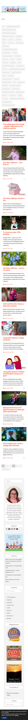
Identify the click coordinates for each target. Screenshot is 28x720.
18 (23, 388)
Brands (11, 39)
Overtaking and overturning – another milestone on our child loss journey (13, 126)
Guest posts (6, 72)
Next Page (6, 469)
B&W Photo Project (8, 36)
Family (12, 59)
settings (16, 715)
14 (23, 457)
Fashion (19, 59)
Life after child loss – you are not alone (13, 269)
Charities (18, 39)
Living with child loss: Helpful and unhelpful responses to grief (13, 374)
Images (16, 79)
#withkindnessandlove (9, 33)
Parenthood (16, 89)
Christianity (19, 43)
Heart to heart (16, 72)
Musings (5, 85)
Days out (5, 59)
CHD (4, 43)
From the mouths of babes (17, 69)
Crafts (15, 53)
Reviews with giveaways (17, 98)
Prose (20, 95)
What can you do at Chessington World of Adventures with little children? (13, 561)
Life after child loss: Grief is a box (13, 199)
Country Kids (6, 53)
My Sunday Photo (15, 85)
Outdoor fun (6, 89)
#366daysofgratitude (9, 30)
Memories (21, 82)
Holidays (10, 75)
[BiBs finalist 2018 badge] (14, 634)
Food (19, 62)
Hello (4, 75)
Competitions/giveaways (10, 49)
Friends (5, 69)
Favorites (5, 62)
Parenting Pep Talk (8, 92)
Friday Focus (20, 66)
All (3, 26)
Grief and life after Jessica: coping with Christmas (13, 444)
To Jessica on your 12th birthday (11, 233)
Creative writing (7, 56)
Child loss (11, 43)
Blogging (19, 36)
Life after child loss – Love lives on (12, 163)
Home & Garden (7, 79)
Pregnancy (12, 95)
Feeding (13, 62)
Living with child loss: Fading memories (13, 339)
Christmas (6, 46)
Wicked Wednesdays (8, 105)
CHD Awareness (11, 597)
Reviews (5, 98)
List (14, 82)
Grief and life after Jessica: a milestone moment (13, 305)
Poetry (5, 95)
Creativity (17, 56)
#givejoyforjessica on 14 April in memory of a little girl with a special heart (13, 410)
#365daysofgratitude (13, 26)
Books (4, 39)
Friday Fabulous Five (8, 66)
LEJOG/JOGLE (7, 82)
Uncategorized (7, 102)
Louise (5, 142)
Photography (20, 92)
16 (23, 424)
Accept (4, 717)
